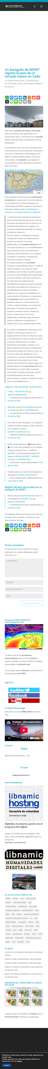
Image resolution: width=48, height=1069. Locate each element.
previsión (27, 934)
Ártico (28, 942)
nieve (15, 930)
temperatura (9, 938)
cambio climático (11, 906)
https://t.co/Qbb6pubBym (17, 395)
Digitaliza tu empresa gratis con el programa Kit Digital (24, 825)
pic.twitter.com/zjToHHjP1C (27, 475)
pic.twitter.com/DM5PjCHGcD (19, 459)
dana (13, 914)
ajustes (19, 1061)
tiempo (8, 942)
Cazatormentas (13, 80)
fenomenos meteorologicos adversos (17, 918)
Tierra (14, 942)
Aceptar (6, 1065)
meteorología (29, 926)
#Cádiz (25, 392)
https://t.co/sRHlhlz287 (16, 502)
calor (29, 902)
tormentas (21, 942)
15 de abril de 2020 (15, 481)
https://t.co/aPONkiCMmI (28, 410)
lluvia (37, 922)
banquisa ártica (31, 898)
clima (36, 910)
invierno (30, 922)
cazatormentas (22, 906)
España (19, 914)
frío (31, 918)
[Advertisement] (24, 42)
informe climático (11, 922)
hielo (36, 918)
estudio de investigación (31, 914)
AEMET (8, 898)
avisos (22, 898)
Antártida (15, 898)
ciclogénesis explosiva (12, 910)
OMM (35, 930)
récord (34, 934)
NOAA (21, 930)
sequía (40, 934)
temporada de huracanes (33, 938)
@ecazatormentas (12, 756)
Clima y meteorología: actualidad (29, 83)
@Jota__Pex (25, 756)
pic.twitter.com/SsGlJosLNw (19, 432)
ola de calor (28, 930)
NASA (37, 926)
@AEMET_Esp (14, 453)
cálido (7, 914)
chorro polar (33, 906)
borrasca (8, 902)
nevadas (8, 930)
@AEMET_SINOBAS (30, 456)
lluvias (8, 926)
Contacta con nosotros (15, 842)
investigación (22, 922)
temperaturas (19, 938)
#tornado (18, 392)
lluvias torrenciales (17, 926)
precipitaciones (17, 934)
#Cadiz (15, 447)
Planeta (8, 934)
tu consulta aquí (32, 1017)
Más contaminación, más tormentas (27, 959)
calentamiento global (19, 902)
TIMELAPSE (26, 712)
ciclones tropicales (27, 910)
